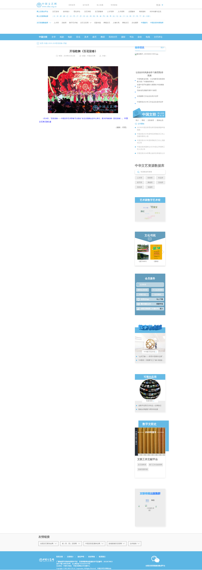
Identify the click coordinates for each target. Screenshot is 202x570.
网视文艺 (107, 23)
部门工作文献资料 (155, 465)
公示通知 (141, 124)
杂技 (140, 37)
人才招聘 (121, 11)
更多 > (163, 47)
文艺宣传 (55, 11)
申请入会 (142, 294)
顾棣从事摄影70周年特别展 (148, 409)
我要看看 (149, 401)
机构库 (150, 178)
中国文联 (43, 37)
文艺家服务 (99, 11)
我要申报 (159, 304)
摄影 (123, 37)
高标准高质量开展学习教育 (147, 90)
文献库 (64, 23)
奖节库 (139, 182)
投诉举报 (91, 557)
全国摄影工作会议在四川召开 (147, 96)
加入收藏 (100, 5)
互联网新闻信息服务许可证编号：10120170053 (96, 561)
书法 (131, 37)
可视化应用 (150, 376)
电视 (148, 37)
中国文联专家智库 (156, 23)
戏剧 (62, 37)
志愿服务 (131, 11)
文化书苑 (150, 235)
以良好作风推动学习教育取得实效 (149, 74)
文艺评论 (158, 37)
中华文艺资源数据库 (149, 165)
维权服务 (142, 11)
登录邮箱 (114, 5)
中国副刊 (144, 23)
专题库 (150, 187)
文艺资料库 (142, 465)
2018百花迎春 (57, 43)
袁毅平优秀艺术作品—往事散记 (149, 405)
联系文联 (59, 557)
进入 (161, 309)
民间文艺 (113, 37)
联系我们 (102, 557)
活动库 (160, 182)
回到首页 (72, 5)
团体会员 (160, 120)
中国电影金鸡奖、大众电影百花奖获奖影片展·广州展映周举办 (151, 80)
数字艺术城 (73, 23)
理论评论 (77, 11)
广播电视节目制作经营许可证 (67, 561)
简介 (137, 120)
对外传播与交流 (155, 11)
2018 (50, 43)
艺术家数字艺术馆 (150, 199)
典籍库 (150, 182)
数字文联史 (149, 424)
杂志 (153, 500)
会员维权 (157, 294)
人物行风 (116, 23)
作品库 (160, 178)
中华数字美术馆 (150, 352)
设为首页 (86, 5)
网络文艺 (125, 23)
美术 (86, 37)
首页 (41, 43)
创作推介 (66, 11)
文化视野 (135, 23)
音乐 (78, 37)
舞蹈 (103, 37)
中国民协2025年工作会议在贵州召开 (150, 102)
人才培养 (110, 11)
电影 (70, 37)
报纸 (147, 500)
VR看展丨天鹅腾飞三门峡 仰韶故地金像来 (153, 360)
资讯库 (139, 187)
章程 (143, 120)
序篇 (65, 43)
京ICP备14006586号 (63, 564)
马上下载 (159, 299)
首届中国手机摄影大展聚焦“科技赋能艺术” (150, 86)
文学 (54, 37)
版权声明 (81, 557)
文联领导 (151, 120)
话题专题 (97, 23)
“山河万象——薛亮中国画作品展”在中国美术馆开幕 (157, 356)
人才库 (56, 23)
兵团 (148, 16)
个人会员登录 (158, 290)
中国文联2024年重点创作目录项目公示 (151, 153)
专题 (45, 43)
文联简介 (70, 557)
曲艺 (94, 37)
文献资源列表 (143, 469)
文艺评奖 (87, 11)
